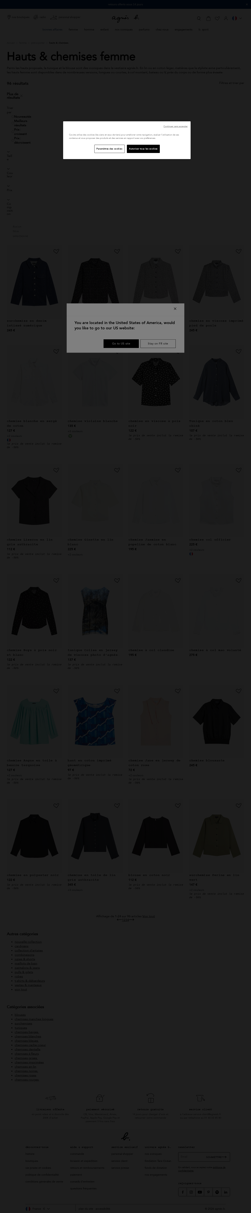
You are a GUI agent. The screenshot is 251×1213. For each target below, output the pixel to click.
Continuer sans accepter (176, 126)
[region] (127, 140)
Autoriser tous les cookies (143, 148)
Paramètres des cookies (109, 148)
